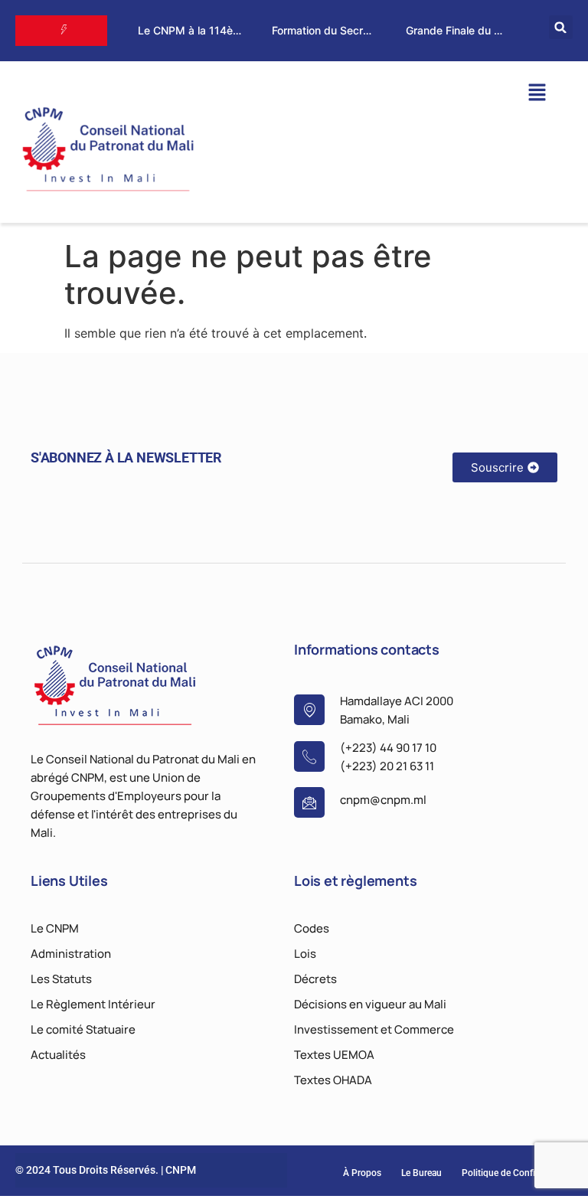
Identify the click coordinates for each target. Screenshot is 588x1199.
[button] (561, 27)
